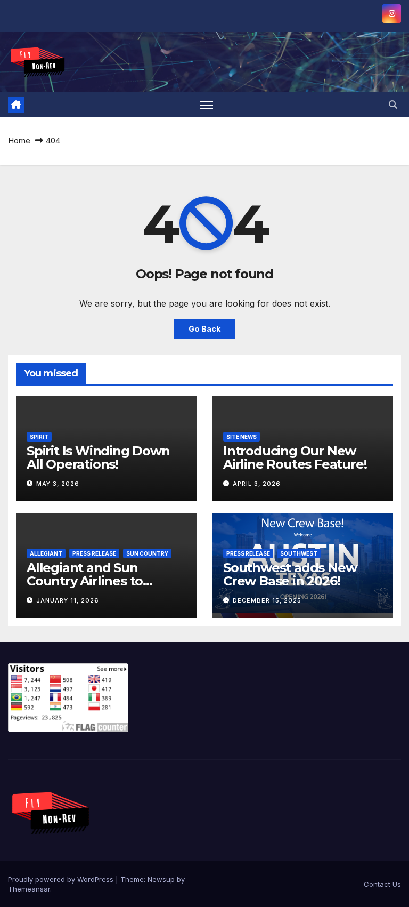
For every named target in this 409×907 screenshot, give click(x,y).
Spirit (39, 437)
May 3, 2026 (57, 483)
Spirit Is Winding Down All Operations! (98, 457)
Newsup (161, 879)
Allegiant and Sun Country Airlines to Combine (85, 581)
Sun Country (147, 553)
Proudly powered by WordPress (62, 879)
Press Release (94, 553)
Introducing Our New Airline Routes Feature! (294, 457)
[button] (393, 104)
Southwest (298, 553)
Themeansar (29, 889)
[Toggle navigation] (206, 105)
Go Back (204, 328)
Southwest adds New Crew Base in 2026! (289, 574)
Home (19, 140)
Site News (241, 437)
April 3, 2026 (257, 483)
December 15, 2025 (267, 600)
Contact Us (382, 884)
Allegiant (46, 553)
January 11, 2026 (67, 600)
